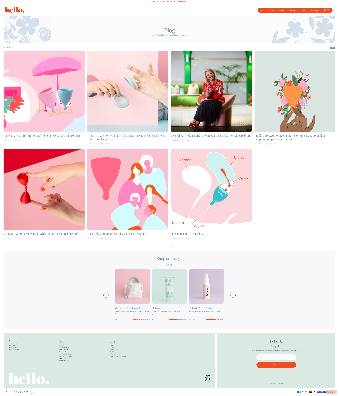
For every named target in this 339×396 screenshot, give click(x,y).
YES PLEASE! (183, 202)
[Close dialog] (203, 182)
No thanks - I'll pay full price (184, 208)
